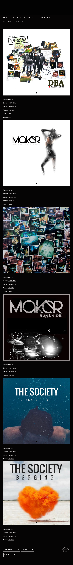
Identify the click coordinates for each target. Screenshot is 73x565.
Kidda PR (45, 18)
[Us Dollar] (9, 555)
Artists (17, 18)
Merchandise (31, 18)
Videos (19, 21)
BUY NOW (10, 99)
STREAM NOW (12, 103)
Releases (8, 21)
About (6, 18)
